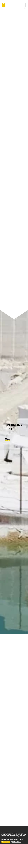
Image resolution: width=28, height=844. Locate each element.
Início (6, 438)
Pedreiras (7, 440)
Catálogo (7, 439)
